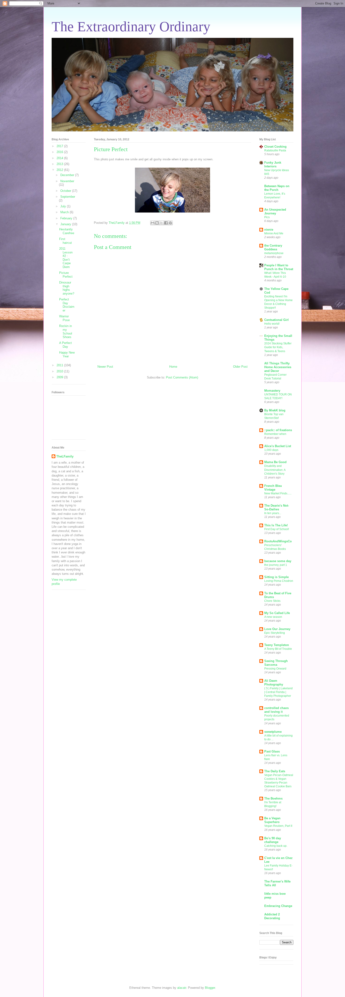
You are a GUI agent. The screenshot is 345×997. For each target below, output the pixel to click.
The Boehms (273, 798)
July (63, 206)
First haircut (65, 240)
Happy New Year (67, 354)
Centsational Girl (276, 320)
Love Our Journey (277, 629)
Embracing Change (278, 906)
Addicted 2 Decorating (272, 916)
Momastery (272, 390)
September (67, 196)
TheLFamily (64, 456)
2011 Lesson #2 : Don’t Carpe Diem (66, 258)
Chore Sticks (272, 601)
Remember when (275, 434)
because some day (277, 561)
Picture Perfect (66, 274)
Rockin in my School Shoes (65, 331)
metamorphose (274, 253)
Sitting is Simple (276, 577)
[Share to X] (161, 223)
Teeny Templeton (276, 645)
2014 (60, 158)
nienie (268, 229)
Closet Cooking (275, 146)
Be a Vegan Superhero (272, 820)
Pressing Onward (275, 668)
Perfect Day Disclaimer (66, 305)
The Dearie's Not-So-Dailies (276, 507)
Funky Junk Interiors (272, 164)
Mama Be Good (275, 462)
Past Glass (272, 751)
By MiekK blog (274, 410)
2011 (60, 365)
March (65, 212)
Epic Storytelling (274, 632)
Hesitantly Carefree (66, 231)
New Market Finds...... (277, 493)
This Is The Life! (276, 525)
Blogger (210, 987)
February (66, 218)
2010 (60, 371)
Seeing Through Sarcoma (276, 662)
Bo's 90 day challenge (272, 840)
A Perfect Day (65, 344)
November (67, 181)
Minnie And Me (273, 233)
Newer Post (105, 366)
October (66, 191)
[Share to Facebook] (166, 223)
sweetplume (273, 731)
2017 (60, 146)
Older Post (240, 366)
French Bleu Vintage (273, 487)
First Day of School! (276, 529)
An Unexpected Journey (275, 211)
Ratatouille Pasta (275, 150)
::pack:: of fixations (278, 430)
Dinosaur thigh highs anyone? (66, 288)
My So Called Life (277, 613)
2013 (60, 164)
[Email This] (152, 223)
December (67, 175)
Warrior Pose (64, 318)
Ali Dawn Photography (273, 682)
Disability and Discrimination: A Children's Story (274, 469)
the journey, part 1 (275, 565)
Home (173, 366)
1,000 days (271, 450)
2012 (60, 170)
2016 (60, 152)
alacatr (181, 987)
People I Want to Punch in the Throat (278, 267)
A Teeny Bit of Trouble (278, 648)
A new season (273, 617)
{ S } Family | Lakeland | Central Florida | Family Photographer (278, 692)
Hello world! (272, 323)
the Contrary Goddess (273, 247)
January (66, 224)
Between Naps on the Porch (276, 188)
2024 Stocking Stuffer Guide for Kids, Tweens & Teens (277, 347)
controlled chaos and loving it (276, 709)
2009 (60, 377)
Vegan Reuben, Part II (278, 826)
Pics (267, 217)
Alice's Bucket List (277, 446)
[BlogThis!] (157, 223)
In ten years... (272, 513)
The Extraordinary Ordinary (131, 26)
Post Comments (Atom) (182, 377)
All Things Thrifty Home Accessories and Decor (277, 367)
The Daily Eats (274, 771)
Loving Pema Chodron (278, 581)
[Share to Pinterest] (170, 223)
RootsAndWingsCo (278, 541)
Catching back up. (275, 845)
